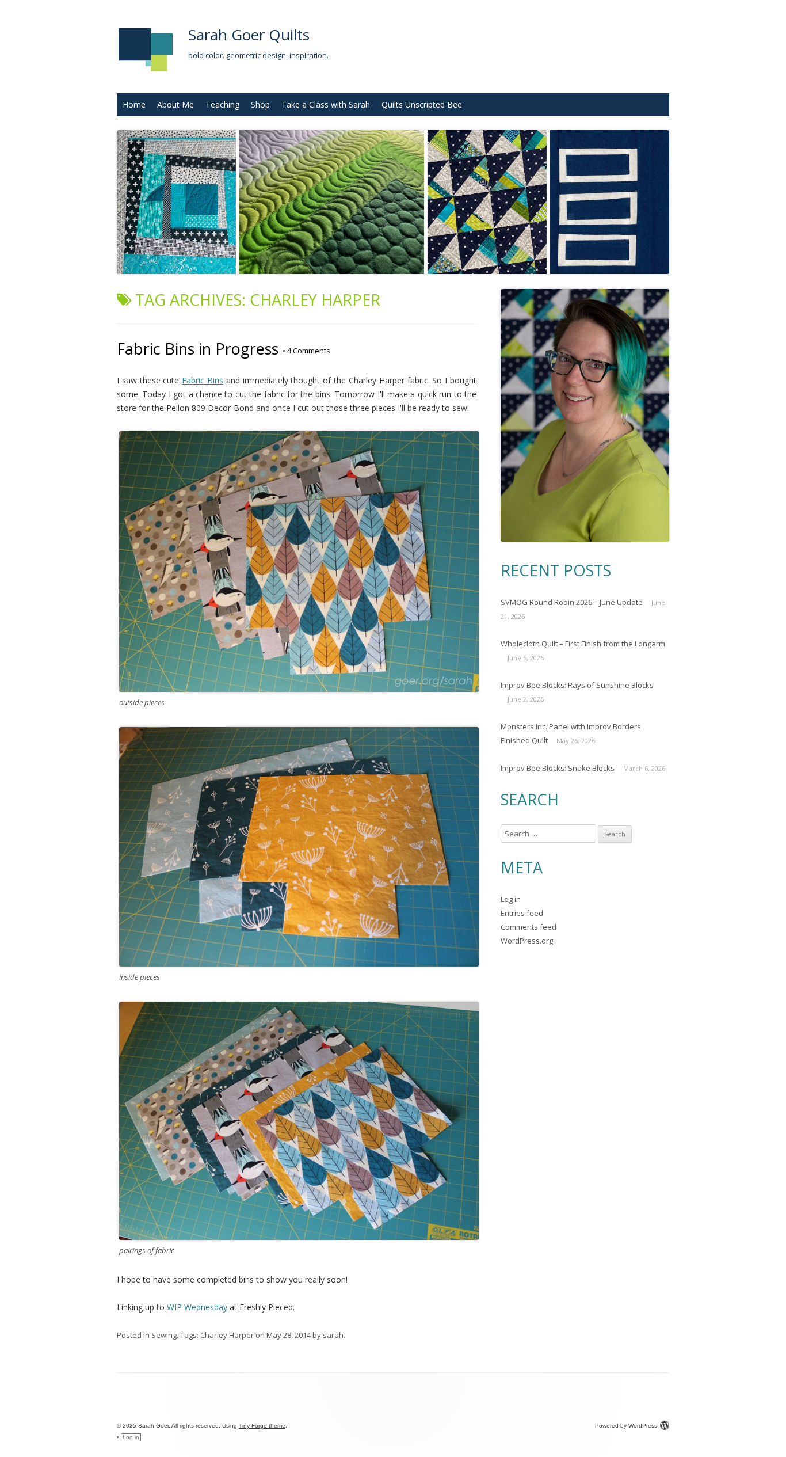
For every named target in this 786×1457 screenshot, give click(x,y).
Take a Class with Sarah (325, 104)
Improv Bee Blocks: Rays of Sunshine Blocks (577, 685)
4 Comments (306, 350)
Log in (511, 899)
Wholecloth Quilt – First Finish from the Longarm (583, 643)
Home (134, 104)
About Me (175, 104)
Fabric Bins (202, 380)
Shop (260, 104)
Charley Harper (227, 1335)
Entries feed (522, 913)
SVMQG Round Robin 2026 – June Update (572, 602)
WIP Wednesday (197, 1307)
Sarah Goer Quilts (249, 34)
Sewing (164, 1335)
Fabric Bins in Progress (197, 348)
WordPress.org (527, 940)
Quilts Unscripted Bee (421, 104)
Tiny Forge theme (262, 1425)
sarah (333, 1335)
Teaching (222, 104)
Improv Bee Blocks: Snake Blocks (558, 768)
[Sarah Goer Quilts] (145, 75)
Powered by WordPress (626, 1425)
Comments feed (528, 927)
